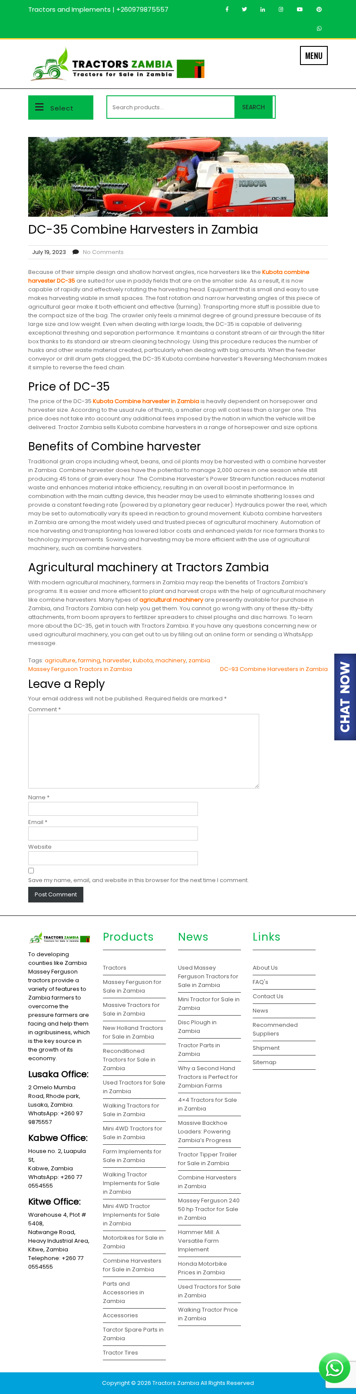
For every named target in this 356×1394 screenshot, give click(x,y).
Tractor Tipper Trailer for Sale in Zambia (207, 1158)
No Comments (103, 252)
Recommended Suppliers (275, 1029)
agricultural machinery (171, 600)
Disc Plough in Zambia (197, 1026)
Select (62, 108)
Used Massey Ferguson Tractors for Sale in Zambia (208, 976)
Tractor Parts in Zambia (199, 1049)
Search (253, 107)
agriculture (60, 660)
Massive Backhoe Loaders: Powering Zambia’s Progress (204, 1131)
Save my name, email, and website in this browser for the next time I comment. (138, 880)
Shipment (266, 1048)
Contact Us (268, 996)
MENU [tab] (314, 55)
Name (38, 797)
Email (37, 822)
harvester (116, 660)
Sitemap (265, 1062)
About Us (265, 968)
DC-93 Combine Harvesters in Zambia (274, 669)
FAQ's (260, 982)
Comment (44, 709)
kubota (143, 660)
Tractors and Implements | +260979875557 (98, 9)
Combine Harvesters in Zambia (207, 1181)
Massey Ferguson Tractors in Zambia (80, 669)
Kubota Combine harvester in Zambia (146, 401)
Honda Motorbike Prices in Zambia (202, 1268)
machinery (170, 660)
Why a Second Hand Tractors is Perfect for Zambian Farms (208, 1077)
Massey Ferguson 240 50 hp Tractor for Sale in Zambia (209, 1209)
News (260, 1010)
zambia (199, 660)
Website (40, 847)
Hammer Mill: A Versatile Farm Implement (199, 1241)
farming (89, 660)
